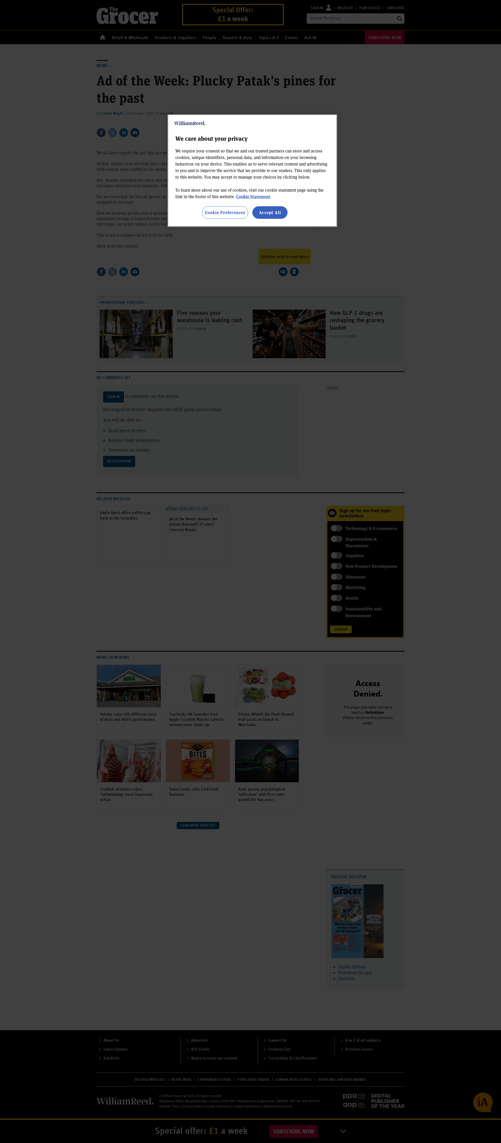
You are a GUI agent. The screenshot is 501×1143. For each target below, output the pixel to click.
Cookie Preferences (225, 212)
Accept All (270, 212)
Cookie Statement (253, 196)
